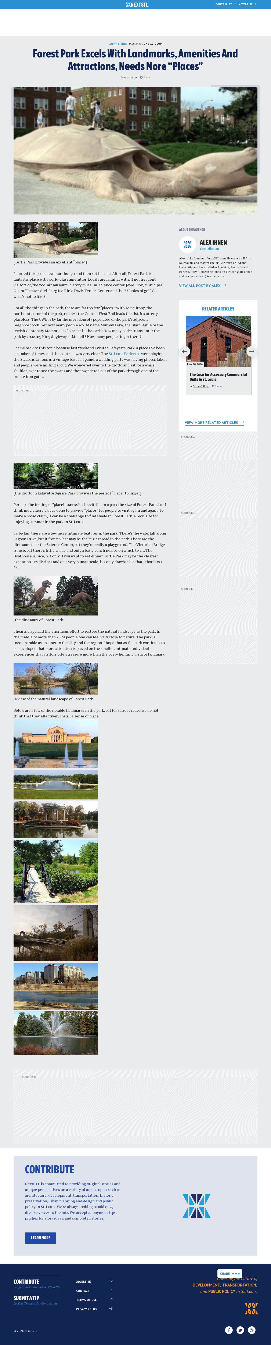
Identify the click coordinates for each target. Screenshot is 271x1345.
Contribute (224, 4)
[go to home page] (137, 5)
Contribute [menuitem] (37, 1284)
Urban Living (118, 44)
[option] (218, 355)
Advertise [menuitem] (83, 1282)
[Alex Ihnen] (187, 244)
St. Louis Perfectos (124, 353)
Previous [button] (183, 351)
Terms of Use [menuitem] (86, 1300)
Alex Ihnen (131, 77)
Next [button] (253, 351)
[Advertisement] (90, 422)
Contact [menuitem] (82, 1291)
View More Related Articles (212, 422)
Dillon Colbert (201, 386)
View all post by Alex (200, 285)
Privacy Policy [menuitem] (86, 1309)
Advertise (246, 4)
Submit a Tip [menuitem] (35, 1300)
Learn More (40, 1238)
